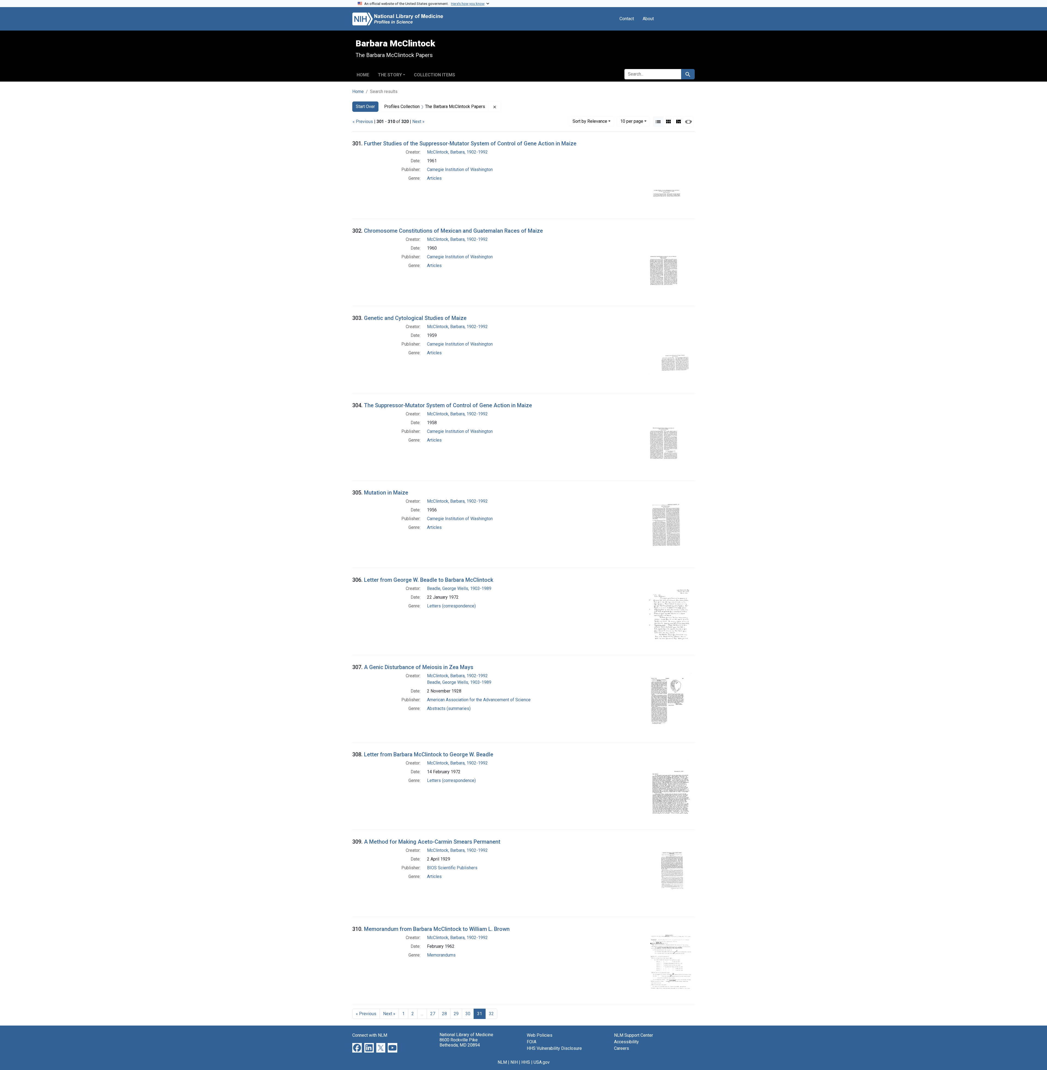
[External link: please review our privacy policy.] (357, 1047)
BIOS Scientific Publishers (452, 867)
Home (363, 74)
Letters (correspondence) (451, 606)
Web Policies (539, 1035)
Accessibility (626, 1041)
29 (456, 1013)
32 (491, 1013)
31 (479, 1013)
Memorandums (441, 955)
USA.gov (542, 1062)
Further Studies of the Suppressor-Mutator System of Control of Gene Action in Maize (470, 143)
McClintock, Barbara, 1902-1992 (457, 152)
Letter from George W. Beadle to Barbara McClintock (428, 580)
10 (631, 121)
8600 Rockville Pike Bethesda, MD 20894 (460, 1042)
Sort (590, 121)
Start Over (365, 106)
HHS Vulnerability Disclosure (554, 1048)
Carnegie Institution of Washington (460, 169)
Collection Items (434, 74)
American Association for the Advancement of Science (479, 699)
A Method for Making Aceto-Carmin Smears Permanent (432, 841)
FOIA (531, 1041)
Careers (621, 1048)
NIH (514, 1062)
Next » (418, 121)
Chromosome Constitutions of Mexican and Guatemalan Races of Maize (453, 230)
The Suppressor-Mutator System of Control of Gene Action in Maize (448, 405)
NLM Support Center (633, 1035)
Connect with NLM (369, 1035)
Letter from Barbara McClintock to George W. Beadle (428, 754)
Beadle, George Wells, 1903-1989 (459, 588)
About (648, 18)
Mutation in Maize (386, 492)
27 (432, 1013)
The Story (390, 74)
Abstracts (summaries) (449, 708)
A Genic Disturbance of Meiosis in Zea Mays (418, 667)
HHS (525, 1062)
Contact (626, 18)
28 (444, 1013)
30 (467, 1013)
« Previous (363, 121)
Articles (434, 178)
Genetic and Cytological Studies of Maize (415, 318)
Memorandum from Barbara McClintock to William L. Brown (437, 929)
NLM (502, 1062)
